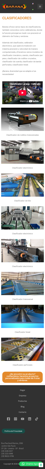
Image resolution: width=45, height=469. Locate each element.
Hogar (22, 390)
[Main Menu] (40, 6)
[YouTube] (22, 419)
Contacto (22, 412)
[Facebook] (8, 419)
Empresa (22, 395)
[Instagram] (15, 419)
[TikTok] (36, 419)
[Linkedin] (29, 419)
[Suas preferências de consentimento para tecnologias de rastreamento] (41, 465)
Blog (22, 406)
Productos (22, 401)
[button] (31, 464)
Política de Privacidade (13, 431)
